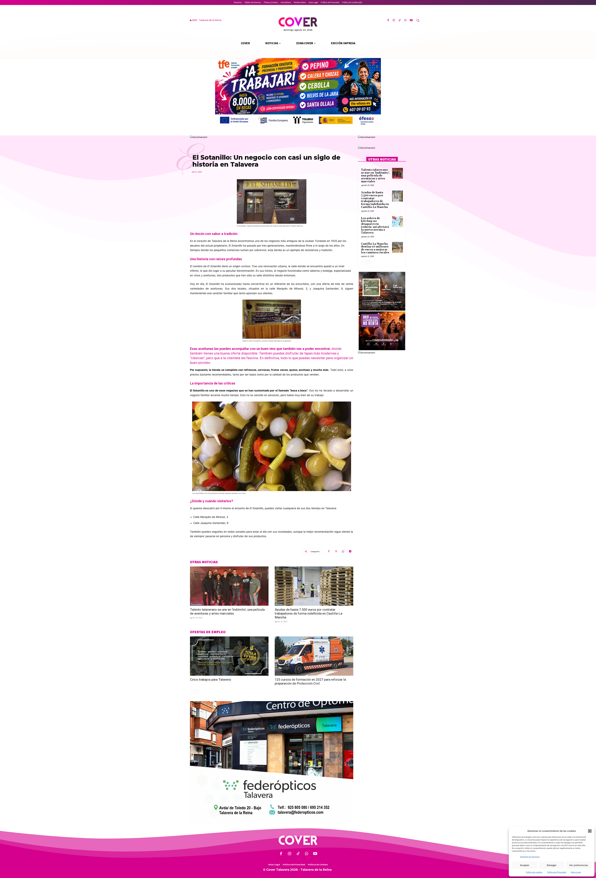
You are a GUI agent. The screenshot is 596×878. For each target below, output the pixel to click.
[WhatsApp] (405, 20)
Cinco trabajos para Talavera (210, 679)
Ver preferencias (578, 865)
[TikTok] (399, 20)
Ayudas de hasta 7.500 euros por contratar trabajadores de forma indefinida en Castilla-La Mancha (308, 613)
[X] (336, 551)
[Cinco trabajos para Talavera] (229, 656)
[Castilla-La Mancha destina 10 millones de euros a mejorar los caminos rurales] (397, 247)
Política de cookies (534, 872)
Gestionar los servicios (530, 857)
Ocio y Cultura (196, 604)
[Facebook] (388, 20)
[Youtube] (411, 20)
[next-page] (197, 691)
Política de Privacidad (556, 872)
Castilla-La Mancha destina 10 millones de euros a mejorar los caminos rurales (375, 248)
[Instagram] (394, 20)
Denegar (551, 865)
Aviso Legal (576, 872)
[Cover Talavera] (298, 840)
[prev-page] (192, 691)
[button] (589, 831)
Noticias (279, 604)
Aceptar (524, 865)
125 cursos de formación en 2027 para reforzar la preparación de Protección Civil (310, 681)
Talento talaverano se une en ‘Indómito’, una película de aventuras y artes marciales (227, 611)
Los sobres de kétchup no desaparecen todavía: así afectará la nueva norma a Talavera (375, 225)
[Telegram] (350, 551)
